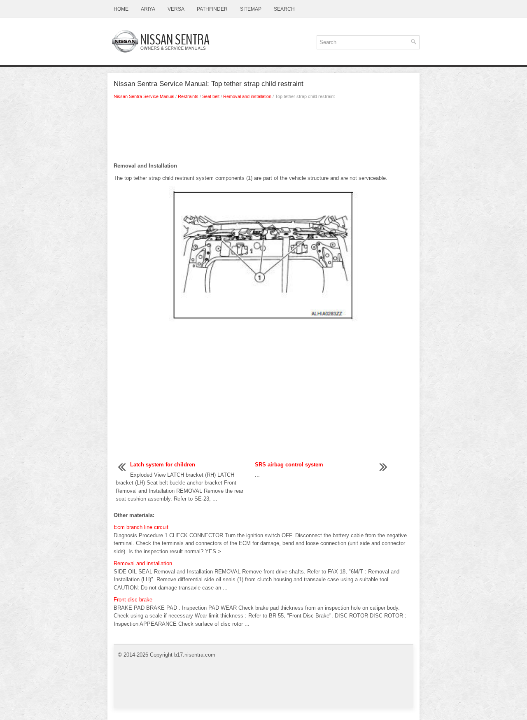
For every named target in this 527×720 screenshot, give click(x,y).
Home (121, 9)
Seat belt (210, 96)
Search (284, 9)
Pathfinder (212, 9)
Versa (176, 9)
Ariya (148, 9)
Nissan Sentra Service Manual (144, 96)
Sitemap (250, 9)
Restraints (188, 96)
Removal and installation (247, 96)
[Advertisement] (263, 133)
